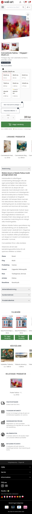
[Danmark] (12, 497)
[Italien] (7, 497)
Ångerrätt (21, 462)
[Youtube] (6, 485)
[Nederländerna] (10, 497)
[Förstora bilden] (28, 18)
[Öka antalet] (13, 117)
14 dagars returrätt (13, 411)
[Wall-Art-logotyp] (7, 2)
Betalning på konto (13, 444)
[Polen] (23, 497)
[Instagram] (2, 485)
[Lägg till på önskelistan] (28, 15)
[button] (16, 27)
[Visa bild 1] (5, 46)
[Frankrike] (5, 497)
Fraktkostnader (12, 402)
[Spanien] (17, 497)
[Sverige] (20, 497)
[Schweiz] (15, 497)
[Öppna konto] (20, 2)
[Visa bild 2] (14, 46)
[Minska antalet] (3, 117)
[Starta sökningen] (23, 7)
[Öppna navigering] (2, 7)
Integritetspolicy (12, 462)
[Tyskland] (2, 497)
